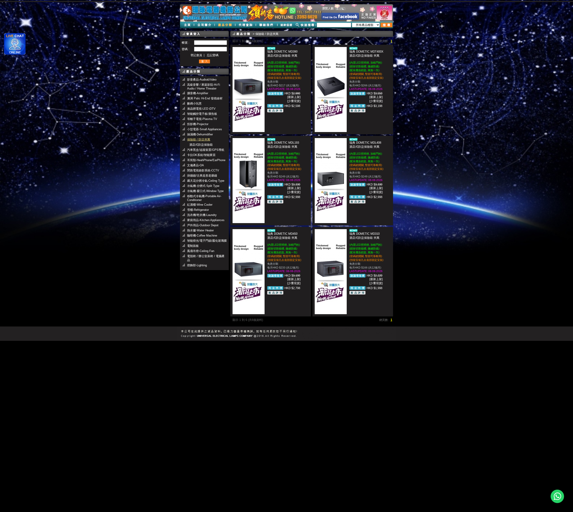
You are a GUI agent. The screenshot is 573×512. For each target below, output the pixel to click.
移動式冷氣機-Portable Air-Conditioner (204, 198)
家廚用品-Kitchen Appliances (205, 220)
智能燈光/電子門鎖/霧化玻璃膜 (207, 240)
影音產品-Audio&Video (201, 79)
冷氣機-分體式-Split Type (203, 186)
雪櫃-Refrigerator (198, 209)
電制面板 (193, 245)
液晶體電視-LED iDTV (201, 108)
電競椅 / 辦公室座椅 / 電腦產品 (205, 258)
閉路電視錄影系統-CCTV (203, 170)
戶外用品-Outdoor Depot (202, 225)
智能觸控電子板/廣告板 (202, 113)
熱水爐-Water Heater (200, 230)
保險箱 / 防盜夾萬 (198, 139)
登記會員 (196, 55)
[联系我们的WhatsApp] (557, 496)
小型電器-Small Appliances (204, 129)
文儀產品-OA (195, 165)
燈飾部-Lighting (197, 265)
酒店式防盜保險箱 (201, 144)
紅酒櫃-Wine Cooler (199, 204)
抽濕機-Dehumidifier (200, 134)
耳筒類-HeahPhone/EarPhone (206, 160)
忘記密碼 (212, 55)
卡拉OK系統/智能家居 (201, 155)
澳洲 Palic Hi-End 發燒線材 (204, 98)
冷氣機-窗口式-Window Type (205, 191)
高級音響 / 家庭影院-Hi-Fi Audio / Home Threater (203, 86)
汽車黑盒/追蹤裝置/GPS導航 (205, 149)
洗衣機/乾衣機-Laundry (202, 215)
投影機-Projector (197, 124)
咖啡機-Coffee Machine (202, 235)
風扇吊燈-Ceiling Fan (200, 251)
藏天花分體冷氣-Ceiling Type (205, 180)
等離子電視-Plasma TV (202, 119)
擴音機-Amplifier (197, 93)
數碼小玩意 (194, 103)
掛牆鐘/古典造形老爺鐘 (202, 175)
